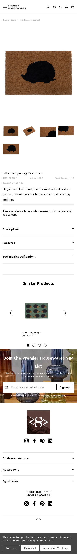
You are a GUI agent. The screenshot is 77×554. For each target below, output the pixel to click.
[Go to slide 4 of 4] (45, 345)
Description (11, 229)
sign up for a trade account (31, 211)
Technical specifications (19, 256)
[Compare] (54, 7)
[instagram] (26, 441)
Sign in (7, 211)
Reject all (30, 548)
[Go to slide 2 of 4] (33, 345)
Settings (11, 548)
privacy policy (59, 396)
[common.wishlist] (60, 7)
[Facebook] (34, 441)
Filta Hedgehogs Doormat (31, 334)
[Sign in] (66, 7)
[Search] (48, 7)
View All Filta (16, 183)
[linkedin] (50, 441)
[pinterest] (42, 441)
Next (63, 313)
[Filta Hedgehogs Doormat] (36, 311)
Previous (9, 313)
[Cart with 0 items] (72, 7)
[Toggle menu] (8, 11)
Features (9, 242)
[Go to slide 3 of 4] (39, 345)
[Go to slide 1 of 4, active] (28, 345)
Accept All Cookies (55, 548)
